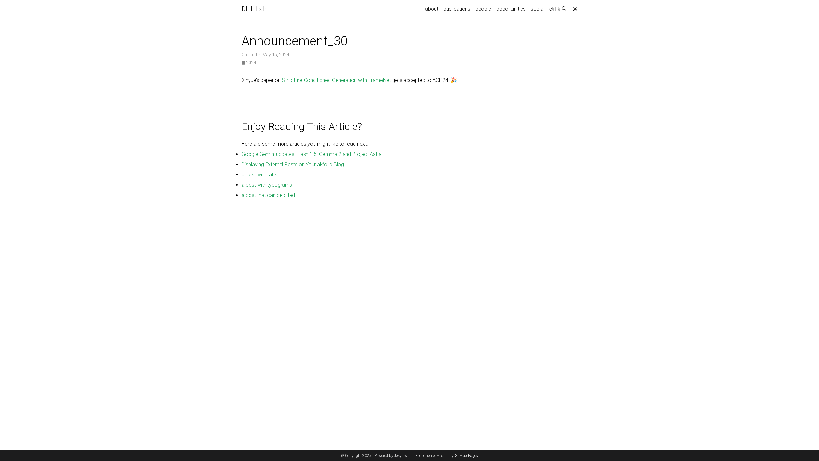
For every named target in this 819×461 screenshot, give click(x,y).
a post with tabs (259, 175)
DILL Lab (254, 9)
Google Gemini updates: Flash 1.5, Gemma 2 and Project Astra (312, 154)
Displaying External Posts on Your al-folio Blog (293, 164)
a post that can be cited (268, 195)
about (431, 9)
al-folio (418, 455)
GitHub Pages (466, 455)
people (483, 9)
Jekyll (398, 455)
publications (456, 9)
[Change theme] (573, 7)
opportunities (511, 9)
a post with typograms (267, 185)
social (537, 9)
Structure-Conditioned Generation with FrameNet (336, 80)
